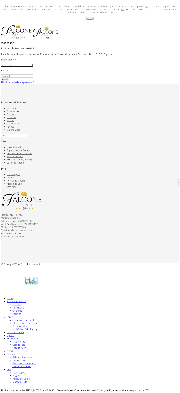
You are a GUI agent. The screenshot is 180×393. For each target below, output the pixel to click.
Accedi (5, 79)
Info (9, 369)
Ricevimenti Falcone (16, 301)
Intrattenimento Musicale (19, 153)
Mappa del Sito (14, 183)
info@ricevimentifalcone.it (20, 230)
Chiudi (90, 18)
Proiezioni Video (15, 156)
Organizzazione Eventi (18, 150)
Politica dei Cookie (16, 180)
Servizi (10, 316)
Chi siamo (11, 114)
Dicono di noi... (14, 123)
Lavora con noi (19, 360)
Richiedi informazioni (22, 357)
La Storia (11, 108)
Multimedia (12, 338)
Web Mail (11, 186)
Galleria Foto (18, 344)
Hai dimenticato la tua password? (17, 82)
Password (7, 70)
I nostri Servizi (14, 147)
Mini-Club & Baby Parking (19, 159)
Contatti (11, 354)
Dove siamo (13, 111)
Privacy (10, 177)
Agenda (10, 126)
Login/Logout (13, 174)
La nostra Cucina (15, 162)
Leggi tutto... (90, 21)
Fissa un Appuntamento (24, 363)
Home (10, 298)
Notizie (10, 120)
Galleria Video (14, 129)
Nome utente (8, 59)
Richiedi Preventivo (21, 366)
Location (11, 117)
